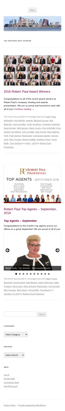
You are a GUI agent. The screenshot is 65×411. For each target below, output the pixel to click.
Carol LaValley (19, 124)
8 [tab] (41, 274)
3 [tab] (23, 274)
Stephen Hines (43, 139)
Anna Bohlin (19, 120)
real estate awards (41, 135)
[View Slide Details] (32, 251)
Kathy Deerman (45, 282)
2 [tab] (20, 274)
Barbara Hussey (41, 120)
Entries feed (9, 378)
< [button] (7, 250)
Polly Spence (15, 135)
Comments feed (11, 382)
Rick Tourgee (15, 139)
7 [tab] (38, 274)
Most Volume (30, 286)
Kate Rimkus (32, 282)
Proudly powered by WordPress (32, 405)
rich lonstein (54, 286)
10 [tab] (49, 274)
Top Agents (45, 290)
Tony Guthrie (16, 143)
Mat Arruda (40, 131)
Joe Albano (16, 131)
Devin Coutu (35, 128)
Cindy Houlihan (34, 124)
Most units (17, 286)
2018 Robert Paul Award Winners (27, 91)
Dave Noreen (10, 128)
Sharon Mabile (29, 139)
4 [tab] (27, 274)
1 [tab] (16, 274)
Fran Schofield (48, 128)
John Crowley (28, 131)
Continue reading (24, 109)
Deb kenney (22, 128)
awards (29, 120)
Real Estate (27, 135)
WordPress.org (11, 386)
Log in (6, 374)
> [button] (57, 250)
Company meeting (51, 124)
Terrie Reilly (33, 290)
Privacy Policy (10, 405)
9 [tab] (45, 274)
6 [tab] (34, 274)
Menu (32, 10)
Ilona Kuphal (19, 282)
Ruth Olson (22, 290)
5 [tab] (31, 274)
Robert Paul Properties (33, 293)
